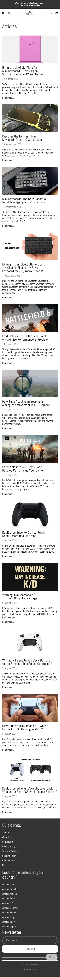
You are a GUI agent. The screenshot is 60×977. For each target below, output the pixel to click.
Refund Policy (8, 860)
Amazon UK (7, 903)
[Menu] (3, 13)
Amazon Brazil (8, 898)
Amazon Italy (8, 917)
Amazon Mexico (9, 893)
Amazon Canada (9, 889)
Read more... (8, 97)
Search (5, 832)
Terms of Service (10, 851)
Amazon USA (8, 884)
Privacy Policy (8, 846)
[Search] (9, 13)
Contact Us (7, 841)
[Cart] (57, 13)
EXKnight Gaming (32, 964)
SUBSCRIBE (30, 948)
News (5, 865)
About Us (6, 837)
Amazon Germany (10, 907)
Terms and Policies (30, 970)
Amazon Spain (8, 921)
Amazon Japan (9, 926)
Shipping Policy (9, 855)
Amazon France (9, 912)
